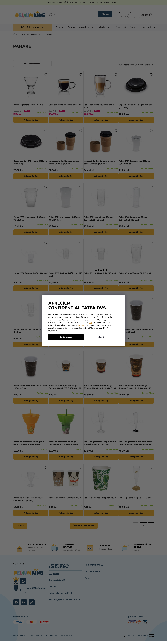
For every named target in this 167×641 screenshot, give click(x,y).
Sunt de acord (66, 337)
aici (90, 322)
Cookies (80, 325)
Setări (101, 337)
